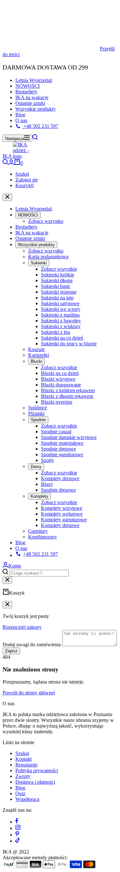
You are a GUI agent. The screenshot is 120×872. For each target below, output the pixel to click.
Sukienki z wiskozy (61, 326)
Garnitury (38, 531)
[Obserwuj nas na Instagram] (17, 828)
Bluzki (36, 361)
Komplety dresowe (60, 478)
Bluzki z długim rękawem (67, 396)
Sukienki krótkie (57, 274)
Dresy (36, 466)
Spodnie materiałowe (62, 443)
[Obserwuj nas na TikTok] (17, 841)
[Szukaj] (35, 138)
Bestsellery (26, 91)
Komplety (39, 496)
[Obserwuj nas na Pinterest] (17, 834)
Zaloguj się (26, 179)
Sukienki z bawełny (61, 320)
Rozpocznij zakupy (22, 627)
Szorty (47, 460)
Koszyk (24, 185)
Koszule (36, 349)
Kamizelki (38, 355)
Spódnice (37, 407)
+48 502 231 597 (40, 126)
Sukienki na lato (57, 297)
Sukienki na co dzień (62, 338)
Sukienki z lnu (55, 332)
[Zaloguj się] (11, 163)
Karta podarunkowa (48, 256)
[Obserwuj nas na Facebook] (16, 821)
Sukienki (39, 262)
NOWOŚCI (27, 86)
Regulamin (26, 764)
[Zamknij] (7, 197)
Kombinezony (42, 536)
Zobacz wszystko (45, 221)
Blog (20, 114)
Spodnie (38, 419)
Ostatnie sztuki (30, 103)
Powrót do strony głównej (29, 692)
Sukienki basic (55, 286)
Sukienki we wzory (60, 309)
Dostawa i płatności (35, 782)
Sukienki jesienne (58, 292)
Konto (14, 565)
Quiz (20, 793)
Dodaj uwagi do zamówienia (32, 644)
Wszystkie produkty (35, 109)
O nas (21, 120)
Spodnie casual (56, 431)
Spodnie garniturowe (62, 454)
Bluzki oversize (56, 402)
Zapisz (11, 651)
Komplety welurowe (62, 514)
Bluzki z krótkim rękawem (68, 390)
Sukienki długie (57, 280)
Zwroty (22, 776)
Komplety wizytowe (61, 508)
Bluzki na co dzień (60, 373)
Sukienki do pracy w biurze (69, 343)
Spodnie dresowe (58, 448)
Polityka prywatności (36, 770)
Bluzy (47, 484)
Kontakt (23, 759)
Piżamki (36, 413)
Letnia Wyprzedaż (33, 80)
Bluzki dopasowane (61, 384)
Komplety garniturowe (64, 519)
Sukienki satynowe (60, 303)
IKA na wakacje (31, 97)
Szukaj (22, 174)
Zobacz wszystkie (59, 269)
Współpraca (27, 799)
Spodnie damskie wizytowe (69, 437)
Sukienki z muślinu (60, 315)
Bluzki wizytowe (58, 379)
